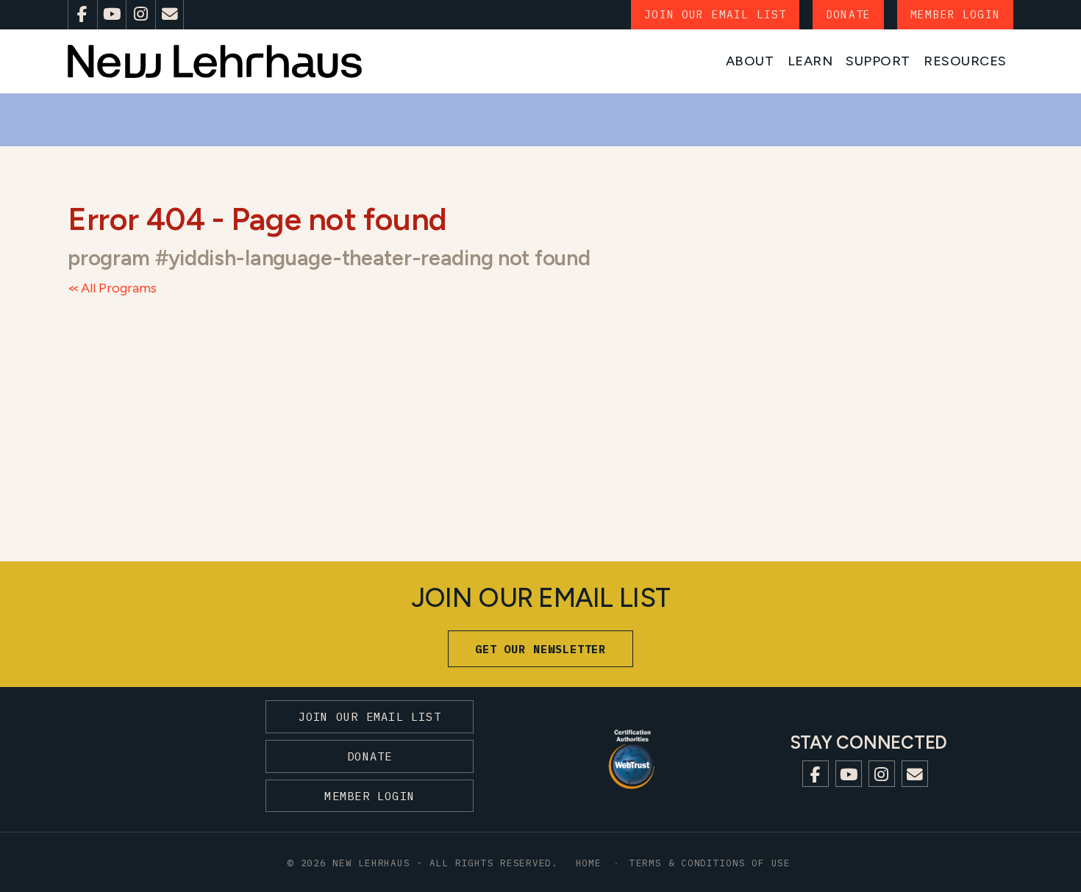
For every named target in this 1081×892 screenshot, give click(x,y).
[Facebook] (82, 14)
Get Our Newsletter (541, 648)
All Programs (119, 288)
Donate (848, 14)
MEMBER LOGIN (955, 14)
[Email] (170, 14)
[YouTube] (111, 14)
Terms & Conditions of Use (710, 862)
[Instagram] (140, 14)
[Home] (215, 61)
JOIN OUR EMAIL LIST (715, 14)
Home (589, 862)
